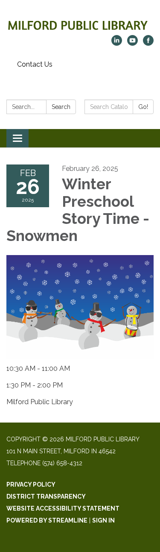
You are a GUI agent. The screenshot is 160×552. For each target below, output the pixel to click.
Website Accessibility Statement (62, 508)
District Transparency (46, 496)
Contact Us (34, 64)
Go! (143, 106)
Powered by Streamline (46, 520)
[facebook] (148, 43)
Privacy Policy (30, 484)
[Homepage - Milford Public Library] (80, 22)
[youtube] (132, 43)
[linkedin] (116, 43)
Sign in (103, 520)
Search (61, 106)
